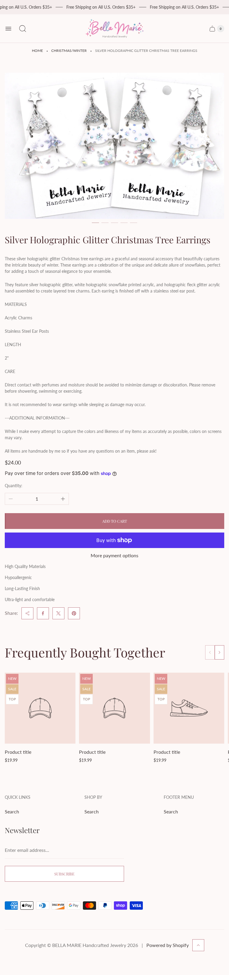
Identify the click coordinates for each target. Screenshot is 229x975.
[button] (95, 222)
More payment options (114, 555)
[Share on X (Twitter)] (58, 613)
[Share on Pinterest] (74, 613)
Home (37, 50)
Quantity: (13, 485)
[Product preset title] (40, 708)
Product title (18, 752)
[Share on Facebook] (43, 613)
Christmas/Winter (69, 50)
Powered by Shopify (167, 945)
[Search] (22, 28)
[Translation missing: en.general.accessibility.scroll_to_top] (198, 945)
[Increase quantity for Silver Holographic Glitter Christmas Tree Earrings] (63, 498)
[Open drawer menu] (8, 28)
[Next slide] (219, 652)
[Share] (27, 613)
